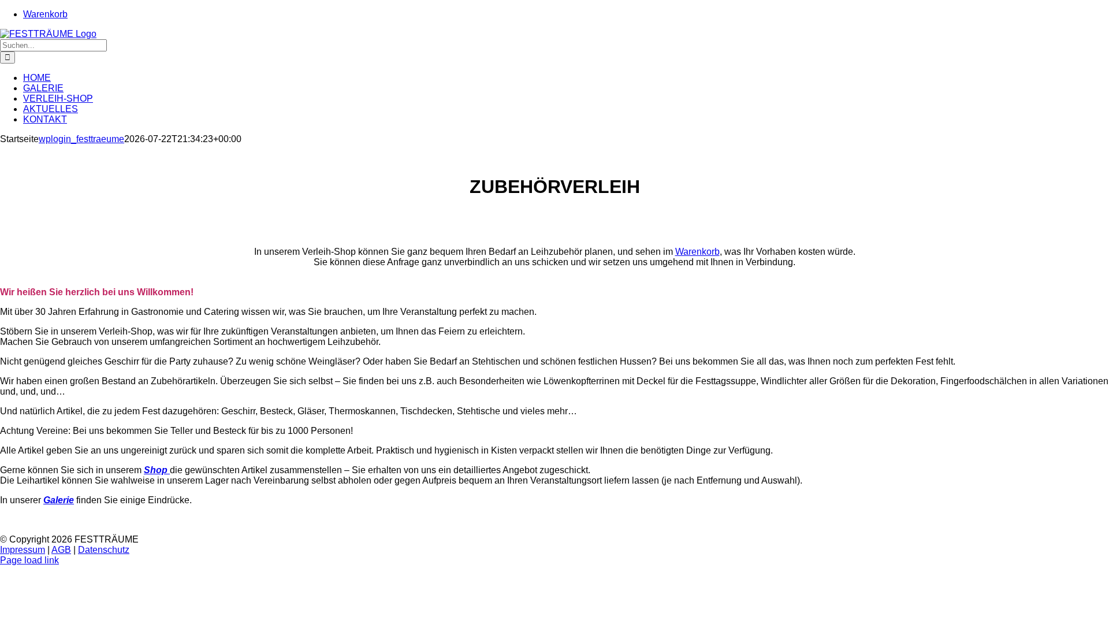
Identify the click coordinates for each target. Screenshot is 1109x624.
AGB (61, 550)
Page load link (29, 560)
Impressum (22, 550)
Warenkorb (697, 252)
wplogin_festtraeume (81, 139)
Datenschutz (103, 550)
